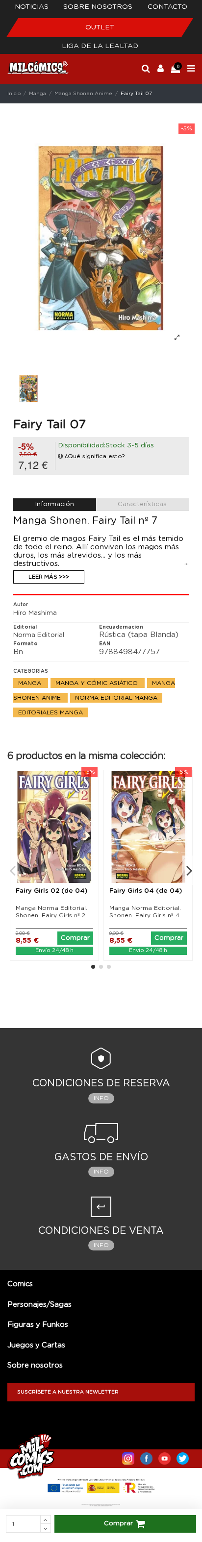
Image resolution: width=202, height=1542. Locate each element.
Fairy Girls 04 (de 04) (145, 891)
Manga (30, 683)
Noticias (32, 6)
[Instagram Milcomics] (128, 1456)
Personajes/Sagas (39, 1304)
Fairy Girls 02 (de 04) (51, 891)
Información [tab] (54, 504)
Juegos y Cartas (36, 1345)
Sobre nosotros (97, 6)
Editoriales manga (50, 712)
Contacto (167, 6)
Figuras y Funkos (37, 1324)
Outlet (99, 27)
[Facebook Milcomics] (146, 1456)
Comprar (118, 1523)
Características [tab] (142, 504)
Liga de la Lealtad (100, 46)
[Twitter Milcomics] (183, 1456)
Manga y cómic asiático (97, 683)
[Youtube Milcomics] (164, 1456)
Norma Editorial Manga (116, 698)
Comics (20, 1284)
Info (101, 1098)
